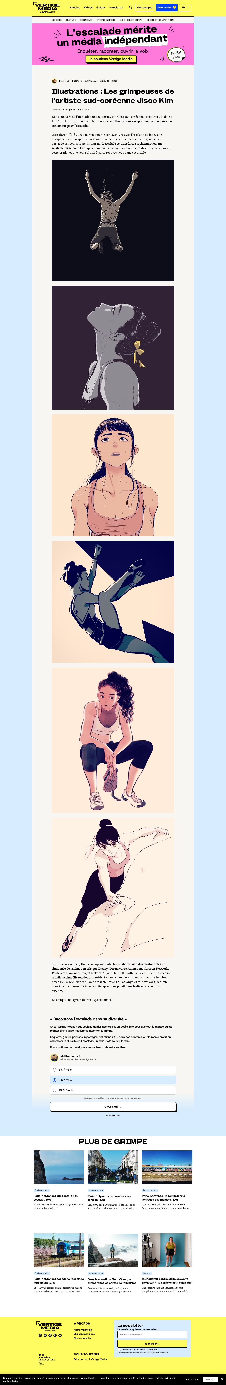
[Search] (130, 7)
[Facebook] (50, 1335)
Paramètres (192, 1379)
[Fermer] (222, 1379)
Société (146, 1273)
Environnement (42, 1190)
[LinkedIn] (55, 1335)
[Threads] (45, 1335)
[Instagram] (40, 1335)
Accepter (210, 1379)
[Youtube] (60, 1335)
